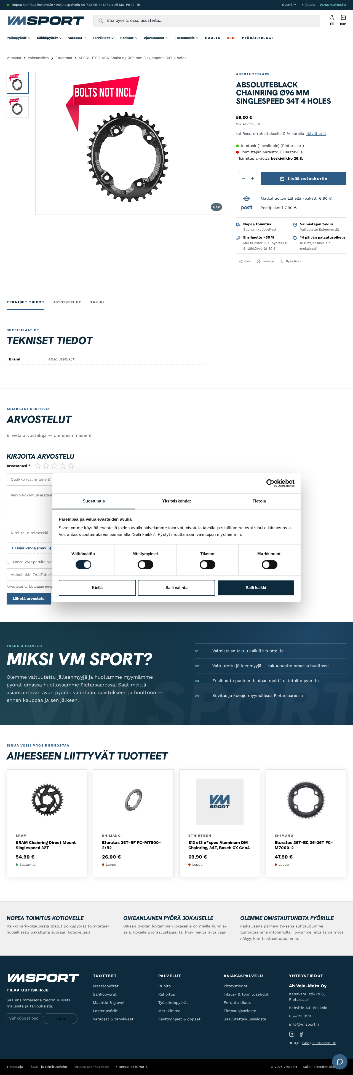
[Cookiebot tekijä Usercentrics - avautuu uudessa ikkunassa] (270, 483)
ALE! (231, 38)
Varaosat (75, 38)
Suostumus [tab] (94, 501)
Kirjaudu (308, 5)
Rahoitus (166, 994)
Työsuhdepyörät (173, 1002)
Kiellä (97, 587)
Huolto (213, 38)
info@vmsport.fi (304, 1024)
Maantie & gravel (108, 1002)
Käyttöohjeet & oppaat (179, 1019)
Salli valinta (176, 587)
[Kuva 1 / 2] (18, 83)
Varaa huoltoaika (333, 5)
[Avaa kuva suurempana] (217, 81)
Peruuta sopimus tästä (91, 1067)
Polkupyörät (16, 38)
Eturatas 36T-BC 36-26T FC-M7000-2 (304, 845)
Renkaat (126, 38)
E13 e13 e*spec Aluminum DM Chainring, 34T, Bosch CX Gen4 (219, 845)
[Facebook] (301, 1034)
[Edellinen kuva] (45, 143)
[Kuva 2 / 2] (18, 107)
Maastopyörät (106, 986)
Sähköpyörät (47, 38)
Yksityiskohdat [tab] (176, 501)
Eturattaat (63, 58)
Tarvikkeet (101, 38)
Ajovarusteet (154, 38)
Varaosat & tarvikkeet (113, 1019)
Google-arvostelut (319, 1043)
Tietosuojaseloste (240, 1011)
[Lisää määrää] (252, 178)
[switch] (145, 564)
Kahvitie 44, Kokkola (308, 1008)
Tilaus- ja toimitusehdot (48, 1067)
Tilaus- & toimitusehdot (246, 994)
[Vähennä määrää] (243, 178)
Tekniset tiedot (25, 302)
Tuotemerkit (184, 38)
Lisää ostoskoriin (307, 178)
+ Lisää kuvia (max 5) (31, 548)
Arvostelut (67, 302)
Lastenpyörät (105, 1011)
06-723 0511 (90, 5)
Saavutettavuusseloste (245, 1019)
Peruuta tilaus (237, 1002)
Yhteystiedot (235, 986)
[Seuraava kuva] (216, 143)
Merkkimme (169, 1011)
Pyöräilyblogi (257, 38)
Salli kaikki (256, 587)
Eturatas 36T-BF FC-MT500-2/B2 (131, 845)
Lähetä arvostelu (29, 598)
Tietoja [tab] (259, 501)
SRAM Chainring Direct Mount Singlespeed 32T (46, 845)
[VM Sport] (46, 21)
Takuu (97, 302)
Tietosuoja (15, 1067)
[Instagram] (292, 1034)
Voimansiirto (38, 58)
